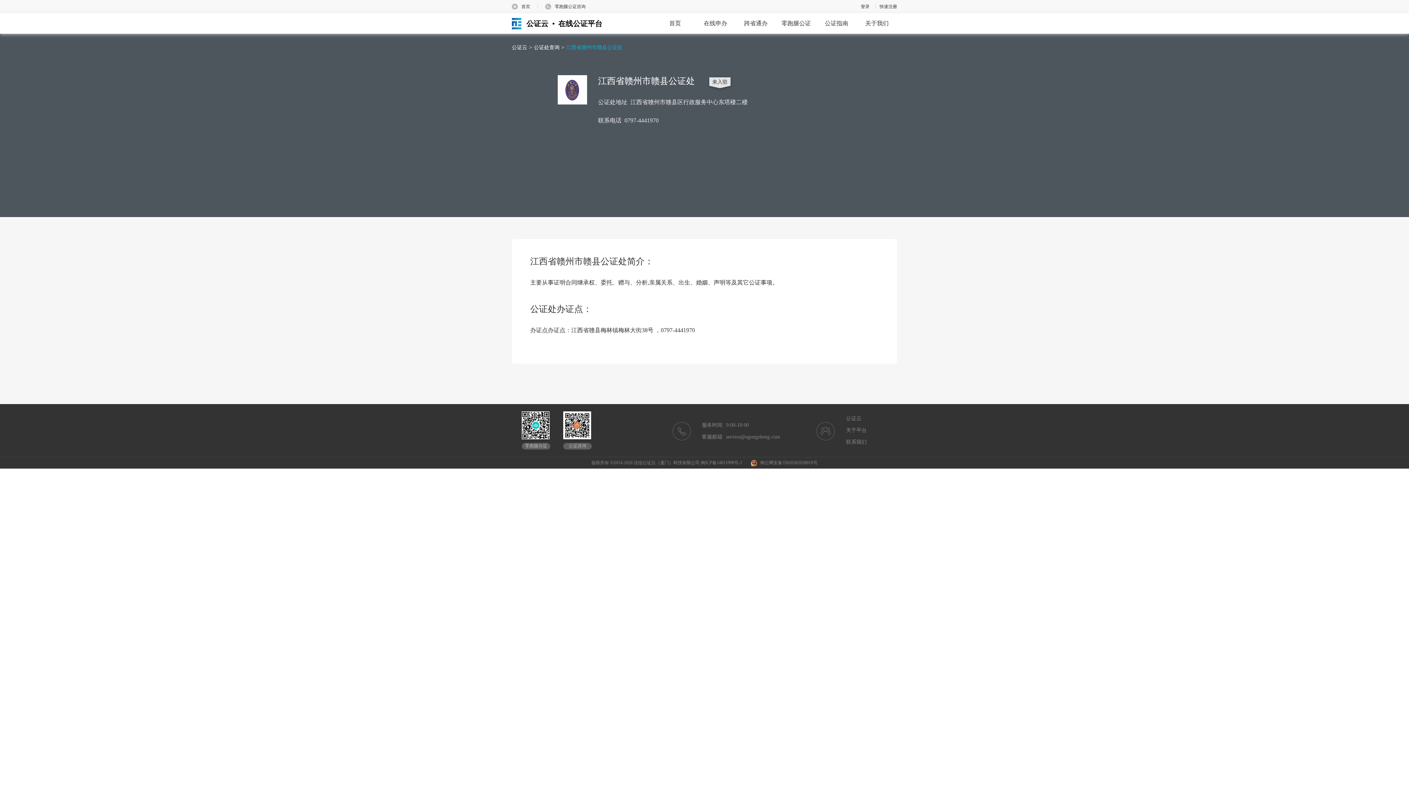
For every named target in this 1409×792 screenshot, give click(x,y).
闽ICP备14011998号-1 (721, 462)
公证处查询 (547, 47)
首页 (525, 6)
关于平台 (856, 430)
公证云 (519, 47)
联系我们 (856, 442)
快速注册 (888, 6)
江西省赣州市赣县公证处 (594, 47)
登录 (865, 6)
